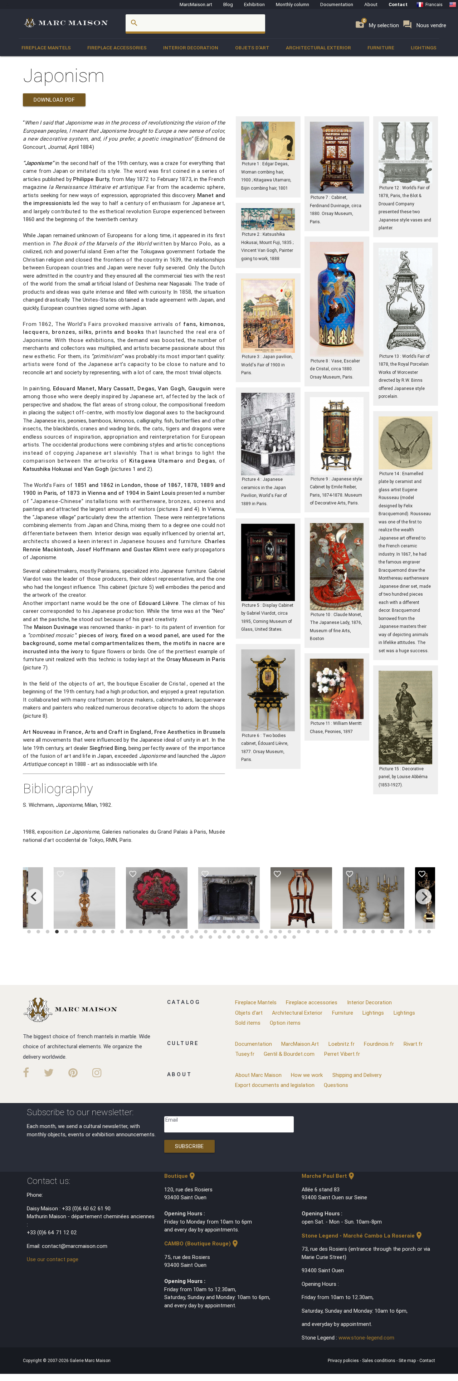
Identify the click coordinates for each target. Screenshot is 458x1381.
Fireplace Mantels (46, 47)
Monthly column (292, 4)
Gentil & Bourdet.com (289, 1053)
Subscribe (189, 1146)
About (370, 4)
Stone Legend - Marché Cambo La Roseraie (362, 1235)
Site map (408, 1360)
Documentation (336, 4)
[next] (424, 896)
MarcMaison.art (196, 4)
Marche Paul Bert (329, 1175)
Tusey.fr (244, 1053)
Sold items (247, 1022)
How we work (307, 1075)
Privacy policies (344, 1360)
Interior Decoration (190, 47)
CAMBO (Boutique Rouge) (201, 1243)
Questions (336, 1085)
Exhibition (254, 4)
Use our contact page (52, 1259)
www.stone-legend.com (366, 1337)
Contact (398, 4)
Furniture (380, 47)
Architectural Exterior (318, 47)
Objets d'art (252, 47)
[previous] (34, 896)
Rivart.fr (413, 1043)
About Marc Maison (258, 1075)
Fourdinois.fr (379, 1043)
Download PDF (54, 99)
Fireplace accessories (117, 47)
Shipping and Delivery (356, 1075)
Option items (285, 1022)
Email (171, 1119)
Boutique (180, 1175)
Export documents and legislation (275, 1085)
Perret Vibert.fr (342, 1053)
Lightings (424, 47)
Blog (228, 4)
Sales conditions (379, 1360)
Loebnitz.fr (341, 1043)
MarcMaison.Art (300, 1043)
